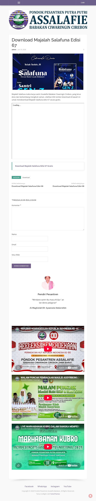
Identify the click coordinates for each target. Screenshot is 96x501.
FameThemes (55, 494)
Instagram (55, 486)
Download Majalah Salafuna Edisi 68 (68, 186)
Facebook (29, 486)
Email (14, 244)
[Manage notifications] (90, 496)
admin (14, 50)
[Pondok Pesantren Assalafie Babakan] (48, 19)
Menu (18, 3)
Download (26, 177)
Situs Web (16, 255)
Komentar (16, 205)
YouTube (67, 486)
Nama (14, 234)
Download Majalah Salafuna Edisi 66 (27, 186)
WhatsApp (42, 486)
